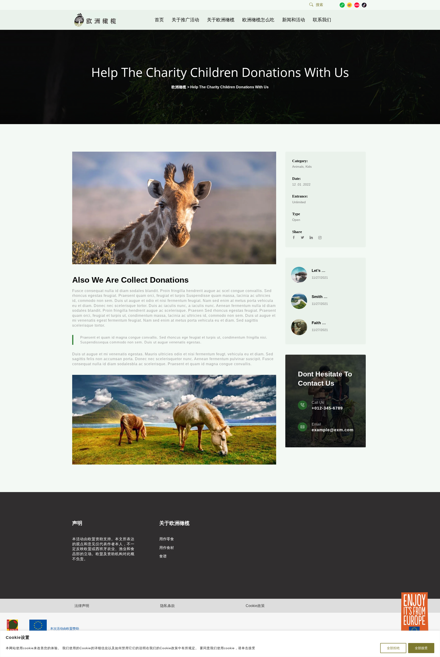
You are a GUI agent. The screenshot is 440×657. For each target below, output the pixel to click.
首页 (159, 19)
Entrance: (300, 196)
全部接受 (421, 648)
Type (296, 214)
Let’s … (318, 270)
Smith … (319, 297)
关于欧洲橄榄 (220, 19)
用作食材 (166, 548)
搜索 (319, 5)
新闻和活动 (293, 19)
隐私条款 (167, 606)
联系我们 (322, 19)
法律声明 (81, 606)
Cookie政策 (255, 606)
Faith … (319, 323)
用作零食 (166, 539)
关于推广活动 (185, 19)
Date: (296, 179)
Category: (300, 161)
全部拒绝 (393, 648)
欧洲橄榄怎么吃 (258, 19)
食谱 (163, 556)
